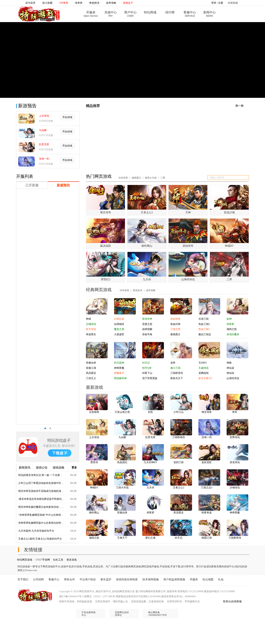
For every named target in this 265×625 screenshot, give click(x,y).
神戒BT (94, 487)
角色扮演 (94, 2)
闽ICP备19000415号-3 (71, 596)
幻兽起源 (119, 318)
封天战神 (119, 362)
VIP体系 (63, 2)
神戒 (88, 318)
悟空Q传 (147, 367)
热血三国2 (204, 324)
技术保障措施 (150, 579)
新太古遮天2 (205, 378)
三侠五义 (91, 378)
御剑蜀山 (94, 512)
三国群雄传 (178, 437)
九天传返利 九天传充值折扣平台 (36, 530)
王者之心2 (178, 487)
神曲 (229, 362)
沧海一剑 (44, 158)
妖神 (229, 318)
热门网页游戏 (99, 176)
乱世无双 (44, 144)
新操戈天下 (176, 378)
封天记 (146, 362)
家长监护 (105, 579)
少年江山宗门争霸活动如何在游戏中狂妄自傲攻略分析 (41, 483)
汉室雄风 (94, 412)
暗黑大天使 (151, 177)
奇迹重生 (91, 334)
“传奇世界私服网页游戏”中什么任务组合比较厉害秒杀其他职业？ (41, 514)
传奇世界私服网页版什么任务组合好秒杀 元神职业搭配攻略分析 (41, 522)
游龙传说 (235, 462)
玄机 (150, 412)
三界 (162, 177)
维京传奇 (207, 412)
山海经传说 (233, 378)
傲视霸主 (136, 177)
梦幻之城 (150, 537)
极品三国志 (204, 334)
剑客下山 (147, 373)
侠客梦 (230, 324)
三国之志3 (206, 487)
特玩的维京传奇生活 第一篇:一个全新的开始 (41, 475)
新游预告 (27, 105)
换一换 (240, 105)
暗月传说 (91, 329)
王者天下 (122, 537)
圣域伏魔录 (233, 334)
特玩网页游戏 (24, 559)
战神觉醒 (147, 329)
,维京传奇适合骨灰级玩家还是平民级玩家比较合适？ (41, 498)
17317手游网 (43, 559)
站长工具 (58, 559)
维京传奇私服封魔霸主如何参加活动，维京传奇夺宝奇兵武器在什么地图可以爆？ (41, 506)
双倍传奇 (147, 318)
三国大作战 (122, 487)
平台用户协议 (88, 579)
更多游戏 (72, 559)
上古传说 (44, 115)
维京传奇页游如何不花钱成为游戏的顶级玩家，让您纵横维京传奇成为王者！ (41, 491)
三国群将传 (235, 537)
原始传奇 (175, 318)
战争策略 (111, 2)
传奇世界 (123, 177)
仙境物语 (119, 324)
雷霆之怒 (147, 324)
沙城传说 (91, 324)
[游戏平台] (39, 13)
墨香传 (94, 462)
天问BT (202, 362)
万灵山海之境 (122, 412)
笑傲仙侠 (91, 362)
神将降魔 (119, 367)
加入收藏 (47, 2)
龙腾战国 (203, 373)
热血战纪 (122, 462)
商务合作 (69, 579)
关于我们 (22, 579)
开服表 (194, 579)
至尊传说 (235, 437)
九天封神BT (150, 462)
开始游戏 (67, 117)
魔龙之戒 (119, 329)
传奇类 (78, 2)
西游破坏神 (120, 378)
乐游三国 (203, 318)
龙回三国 (178, 462)
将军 (234, 412)
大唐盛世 (119, 334)
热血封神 (175, 324)
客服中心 (53, 579)
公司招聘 (38, 579)
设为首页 (30, 2)
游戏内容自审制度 (127, 579)
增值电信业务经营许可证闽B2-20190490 (138, 596)
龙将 (172, 362)
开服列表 (24, 176)
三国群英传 (176, 373)
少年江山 (178, 412)
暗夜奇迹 (207, 512)
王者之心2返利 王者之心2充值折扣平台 (40, 538)
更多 (74, 467)
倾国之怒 (232, 329)
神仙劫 (230, 373)
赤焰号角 (147, 334)
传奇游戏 (124, 290)
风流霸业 (91, 373)
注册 (220, 2)
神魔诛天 (119, 373)
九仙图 (43, 130)
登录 (213, 2)
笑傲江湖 (91, 367)
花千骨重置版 (149, 378)
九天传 (150, 487)
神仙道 (230, 367)
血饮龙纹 (207, 462)
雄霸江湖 (207, 537)
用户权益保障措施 (174, 579)
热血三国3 (204, 329)
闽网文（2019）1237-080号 (99, 596)
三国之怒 (175, 329)
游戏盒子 (128, 2)
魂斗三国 (175, 367)
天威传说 (203, 367)
